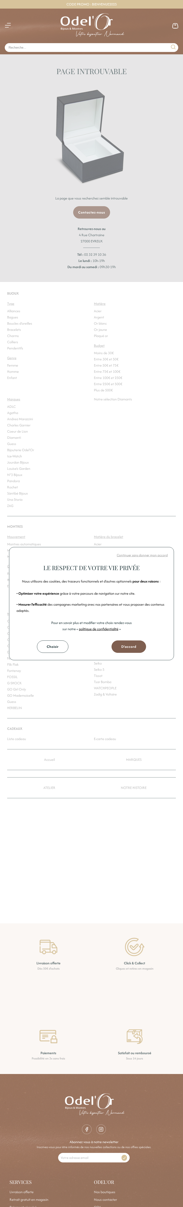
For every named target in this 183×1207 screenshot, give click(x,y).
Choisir (53, 646)
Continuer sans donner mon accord (142, 555)
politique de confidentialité (98, 628)
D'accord (128, 646)
